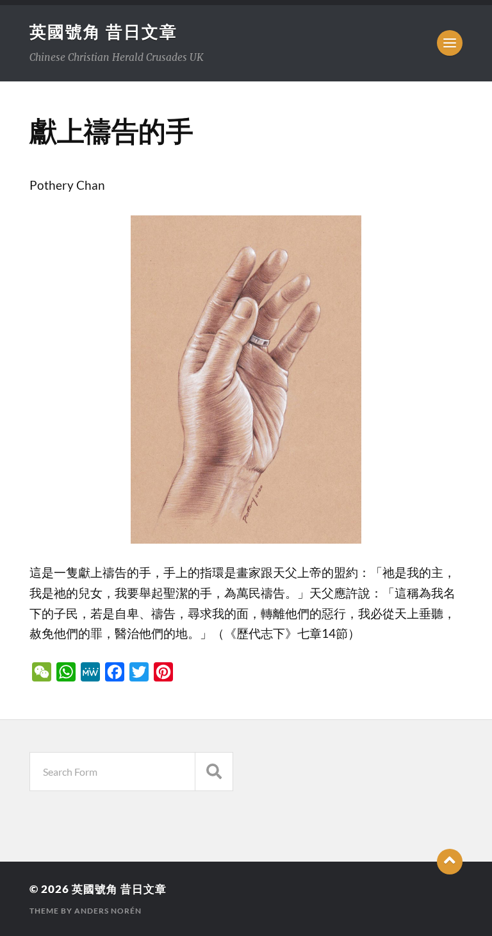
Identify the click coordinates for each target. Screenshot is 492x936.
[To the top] (450, 861)
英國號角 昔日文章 (103, 31)
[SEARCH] (214, 771)
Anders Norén (108, 910)
